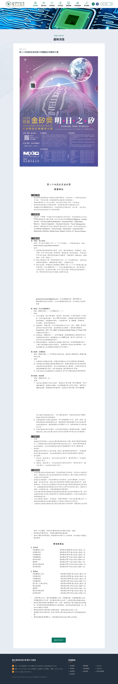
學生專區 (85, 671)
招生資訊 (72, 671)
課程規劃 (85, 666)
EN (93, 4)
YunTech (99, 666)
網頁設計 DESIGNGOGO (41, 677)
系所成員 (72, 674)
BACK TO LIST (58, 640)
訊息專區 (72, 666)
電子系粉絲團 (100, 671)
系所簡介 (72, 668)
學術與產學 (86, 668)
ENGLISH (99, 668)
